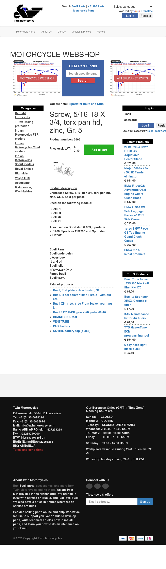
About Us (47, 31)
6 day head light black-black (135, 347)
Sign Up (145, 501)
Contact (62, 31)
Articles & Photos (81, 31)
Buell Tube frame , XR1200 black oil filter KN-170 (136, 283)
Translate (147, 11)
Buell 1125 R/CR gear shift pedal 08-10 (79, 312)
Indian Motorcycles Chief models (27, 147)
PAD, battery (61, 326)
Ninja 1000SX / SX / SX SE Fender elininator (136, 172)
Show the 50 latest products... (136, 252)
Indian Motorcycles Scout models (24, 160)
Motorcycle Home (25, 31)
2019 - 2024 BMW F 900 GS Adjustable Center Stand (136, 153)
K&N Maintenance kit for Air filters (136, 316)
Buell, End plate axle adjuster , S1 (76, 290)
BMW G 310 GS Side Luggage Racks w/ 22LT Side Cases (134, 213)
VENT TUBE (61, 321)
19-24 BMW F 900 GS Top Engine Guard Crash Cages (136, 234)
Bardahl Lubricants (22, 115)
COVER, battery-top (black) (71, 331)
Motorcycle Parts (83, 10)
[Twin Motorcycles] (28, 13)
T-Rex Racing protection (24, 124)
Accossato (22, 183)
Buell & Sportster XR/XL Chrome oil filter (136, 301)
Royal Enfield (24, 169)
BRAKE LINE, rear (65, 317)
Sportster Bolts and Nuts (86, 104)
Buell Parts (78, 6)
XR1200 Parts (96, 6)
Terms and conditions (28, 450)
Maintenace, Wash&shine (23, 189)
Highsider (21, 173)
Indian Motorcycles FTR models (26, 134)
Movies (101, 31)
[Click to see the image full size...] (65, 170)
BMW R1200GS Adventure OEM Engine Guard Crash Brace (135, 192)
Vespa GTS (22, 178)
